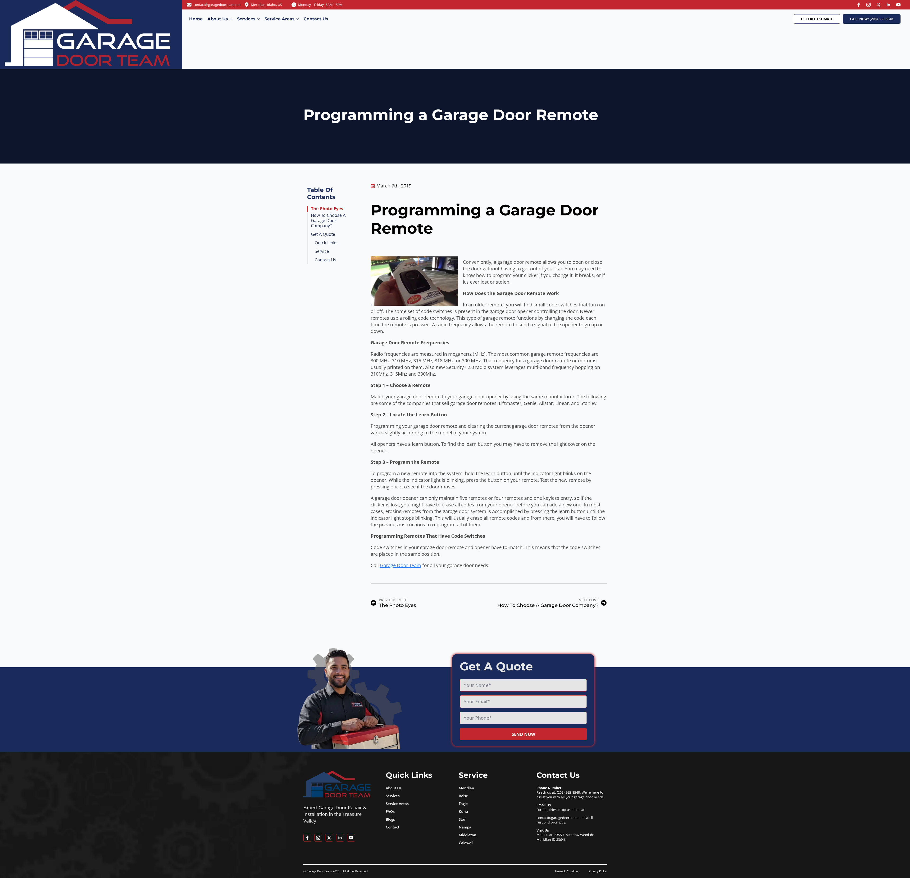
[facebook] (858, 5)
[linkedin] (888, 5)
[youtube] (898, 5)
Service (322, 251)
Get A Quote (323, 234)
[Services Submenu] (258, 18)
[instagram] (868, 5)
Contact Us (316, 18)
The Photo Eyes (327, 208)
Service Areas (279, 18)
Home (196, 18)
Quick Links (326, 243)
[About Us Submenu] (231, 18)
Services (246, 18)
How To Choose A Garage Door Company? (328, 220)
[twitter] (878, 5)
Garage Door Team (400, 565)
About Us (217, 18)
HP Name (458, 659)
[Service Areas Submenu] (298, 18)
